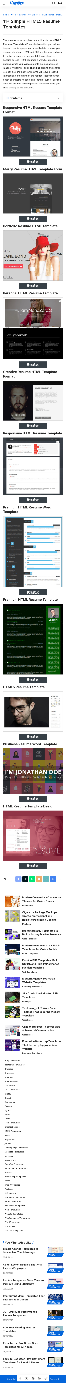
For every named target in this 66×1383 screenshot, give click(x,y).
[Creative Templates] (17, 3)
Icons (7, 1135)
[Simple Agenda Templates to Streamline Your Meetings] (55, 1251)
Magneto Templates (14, 1152)
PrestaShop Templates (15, 1177)
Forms (7, 1119)
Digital (8, 1094)
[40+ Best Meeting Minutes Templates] (55, 1330)
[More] (60, 879)
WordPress (27, 1020)
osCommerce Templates (16, 1168)
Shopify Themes (12, 1185)
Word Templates (18, 15)
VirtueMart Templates (15, 1205)
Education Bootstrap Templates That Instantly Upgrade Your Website (41, 1045)
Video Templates (13, 1201)
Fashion (8, 1106)
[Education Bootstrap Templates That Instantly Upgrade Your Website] (12, 1045)
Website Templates (14, 1214)
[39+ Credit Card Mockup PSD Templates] (12, 997)
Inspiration (10, 1139)
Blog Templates (12, 1060)
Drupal (8, 1098)
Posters (8, 1172)
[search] (53, 3)
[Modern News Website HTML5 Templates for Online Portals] (12, 949)
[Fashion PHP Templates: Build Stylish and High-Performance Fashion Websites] (12, 964)
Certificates (10, 1085)
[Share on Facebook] (20, 1378)
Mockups (26, 924)
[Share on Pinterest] (33, 1378)
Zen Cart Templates (14, 1230)
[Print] (53, 879)
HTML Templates (30, 953)
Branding (9, 1069)
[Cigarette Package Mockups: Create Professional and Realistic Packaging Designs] (12, 916)
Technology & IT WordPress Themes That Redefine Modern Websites (41, 1012)
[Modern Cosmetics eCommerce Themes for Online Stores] (12, 901)
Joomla (8, 1143)
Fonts (7, 1114)
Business (9, 1077)
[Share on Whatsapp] (39, 1378)
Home (6, 15)
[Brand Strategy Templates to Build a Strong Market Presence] (12, 934)
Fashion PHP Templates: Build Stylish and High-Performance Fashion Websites (40, 964)
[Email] (39, 879)
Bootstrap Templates (32, 987)
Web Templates (29, 972)
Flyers (7, 1110)
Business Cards (11, 1081)
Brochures (9, 1073)
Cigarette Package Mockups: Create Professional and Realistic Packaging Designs (40, 916)
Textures (9, 1189)
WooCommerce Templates (17, 1218)
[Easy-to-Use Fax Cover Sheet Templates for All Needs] (55, 1346)
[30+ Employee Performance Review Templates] (55, 1314)
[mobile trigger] (5, 3)
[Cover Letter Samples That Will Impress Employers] (55, 1267)
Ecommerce (27, 905)
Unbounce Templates (15, 1197)
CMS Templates (12, 1089)
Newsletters (10, 1160)
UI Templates (11, 1193)
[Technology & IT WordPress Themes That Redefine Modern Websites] (12, 1012)
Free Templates (12, 1123)
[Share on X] (26, 1378)
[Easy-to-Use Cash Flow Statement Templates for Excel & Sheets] (55, 1361)
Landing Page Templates (16, 1147)
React (7, 1181)
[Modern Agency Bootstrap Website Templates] (12, 982)
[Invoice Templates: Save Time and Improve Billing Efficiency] (55, 1283)
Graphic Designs (12, 1127)
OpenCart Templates (14, 1164)
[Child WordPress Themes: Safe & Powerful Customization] (12, 1030)
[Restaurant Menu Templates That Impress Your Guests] (55, 1299)
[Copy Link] (46, 1378)
